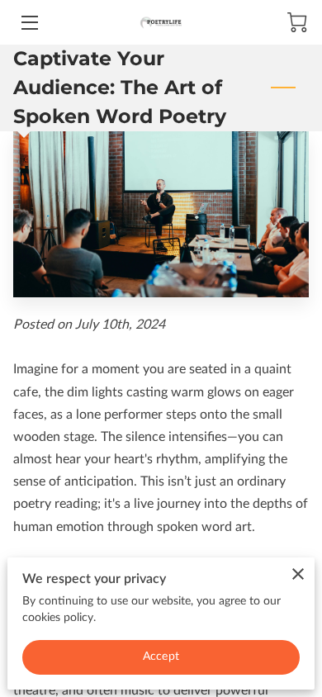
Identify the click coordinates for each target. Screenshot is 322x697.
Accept (161, 656)
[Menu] (28, 22)
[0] (297, 22)
